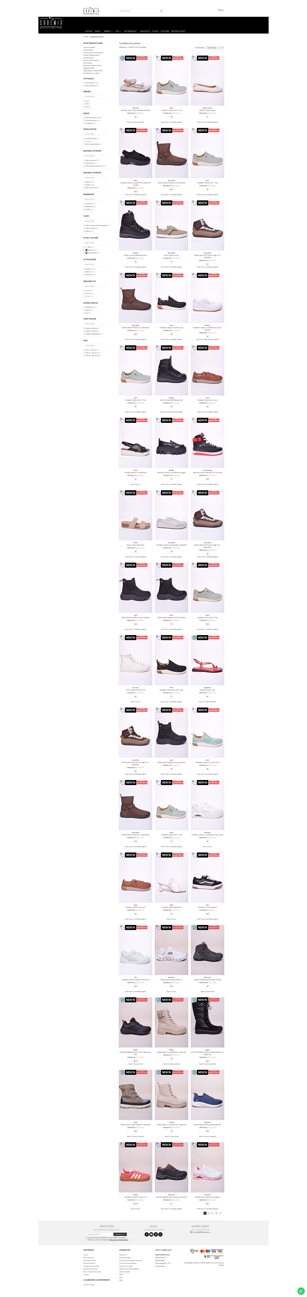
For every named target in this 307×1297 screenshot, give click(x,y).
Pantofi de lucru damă (91, 73)
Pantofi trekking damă (91, 55)
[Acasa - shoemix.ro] (95, 11)
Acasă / (86, 36)
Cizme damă (87, 63)
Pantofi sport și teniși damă (93, 53)
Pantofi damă (88, 50)
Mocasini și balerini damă (92, 65)
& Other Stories (91, 138)
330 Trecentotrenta (92, 144)
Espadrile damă (88, 68)
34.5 (87, 104)
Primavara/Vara (91, 117)
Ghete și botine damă (91, 60)
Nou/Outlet (90, 83)
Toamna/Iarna (91, 120)
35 (86, 107)
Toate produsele (89, 47)
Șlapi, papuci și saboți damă (93, 70)
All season (89, 123)
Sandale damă (88, 58)
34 (86, 101)
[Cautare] (161, 11)
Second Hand (90, 86)
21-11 (87, 141)
